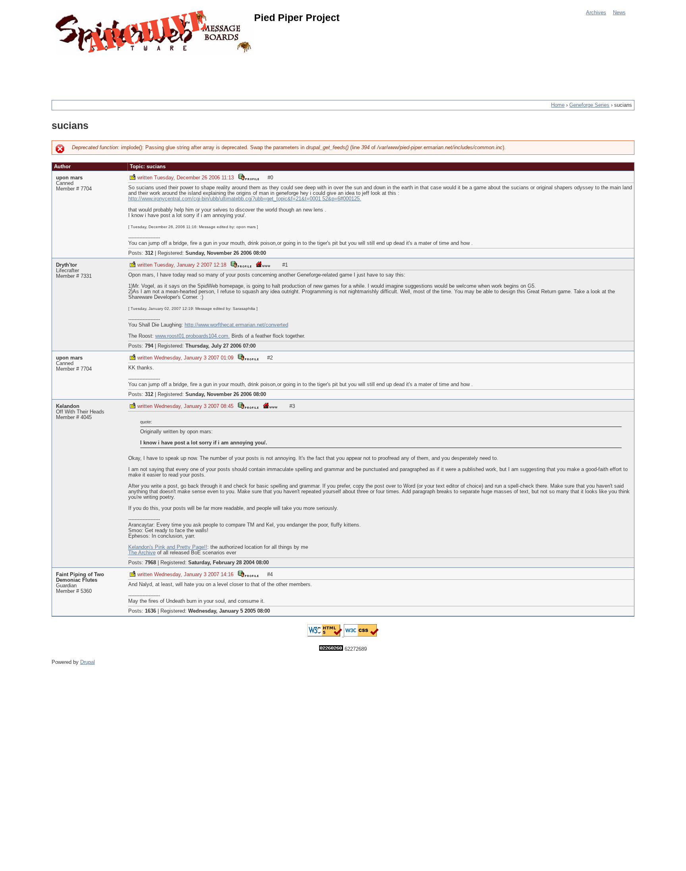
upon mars (69, 178)
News (619, 12)
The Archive (142, 553)
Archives (596, 12)
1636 (150, 611)
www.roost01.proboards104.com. (192, 336)
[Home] (155, 33)
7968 (150, 562)
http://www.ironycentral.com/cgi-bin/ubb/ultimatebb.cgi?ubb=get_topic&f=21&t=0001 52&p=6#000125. (244, 199)
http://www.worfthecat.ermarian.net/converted (236, 325)
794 (149, 346)
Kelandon (67, 406)
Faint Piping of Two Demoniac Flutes (80, 577)
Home (558, 105)
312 (149, 253)
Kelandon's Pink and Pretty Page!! (167, 547)
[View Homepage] (263, 264)
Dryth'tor (66, 265)
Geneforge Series (589, 105)
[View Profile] (248, 177)
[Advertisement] (196, 73)
